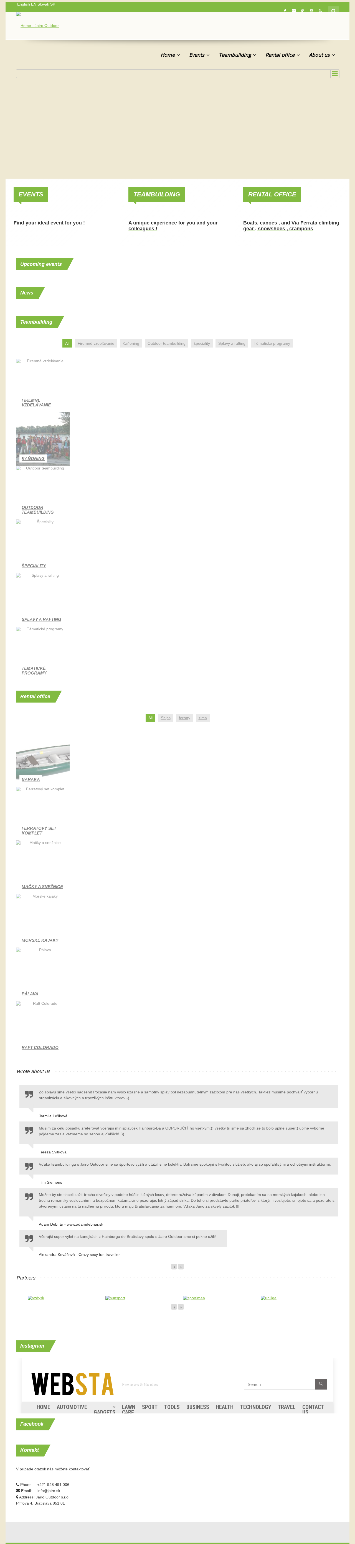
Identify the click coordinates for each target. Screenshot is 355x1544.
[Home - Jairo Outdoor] (37, 26)
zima (203, 718)
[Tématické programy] (43, 653)
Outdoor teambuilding (167, 343)
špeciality (202, 343)
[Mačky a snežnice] (43, 867)
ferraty (184, 718)
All (67, 343)
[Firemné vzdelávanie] (43, 385)
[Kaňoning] (43, 439)
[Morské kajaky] (43, 921)
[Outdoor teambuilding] (43, 492)
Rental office (280, 54)
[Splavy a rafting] (43, 600)
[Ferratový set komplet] (43, 813)
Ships (166, 718)
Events (197, 54)
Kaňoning (131, 343)
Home (168, 54)
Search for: (334, 10)
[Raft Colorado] (43, 1028)
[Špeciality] (43, 546)
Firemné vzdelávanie (96, 343)
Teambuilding (235, 54)
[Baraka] (43, 760)
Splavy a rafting (231, 343)
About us (320, 54)
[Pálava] (43, 974)
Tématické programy (272, 343)
